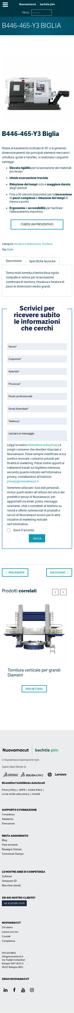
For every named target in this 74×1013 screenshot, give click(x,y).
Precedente (16, 572)
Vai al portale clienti (14, 903)
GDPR (22, 789)
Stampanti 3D (9, 881)
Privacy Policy (9, 789)
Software (7, 876)
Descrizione (14, 261)
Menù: (26, 12)
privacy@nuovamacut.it (23, 481)
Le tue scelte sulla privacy (15, 794)
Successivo (57, 572)
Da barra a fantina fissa (27, 244)
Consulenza (8, 814)
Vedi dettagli (34, 688)
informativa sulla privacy (43, 445)
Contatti (36, 794)
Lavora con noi (10, 931)
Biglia (10, 249)
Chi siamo (7, 927)
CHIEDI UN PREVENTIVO (37, 224)
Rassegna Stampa (12, 849)
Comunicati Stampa (13, 853)
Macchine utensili (11, 885)
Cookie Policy (35, 789)
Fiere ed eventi (10, 844)
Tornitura (47, 244)
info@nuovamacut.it (12, 956)
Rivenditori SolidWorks (16, 783)
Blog (4, 840)
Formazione (8, 823)
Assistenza (7, 819)
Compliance (8, 941)
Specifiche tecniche (42, 261)
